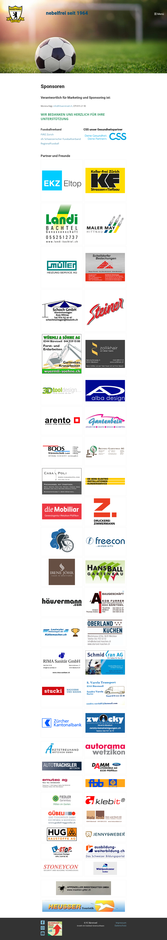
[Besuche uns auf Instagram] (43, 928)
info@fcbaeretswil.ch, (63, 106)
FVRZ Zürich (47, 134)
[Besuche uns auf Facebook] (43, 922)
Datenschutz (120, 925)
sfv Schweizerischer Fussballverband (61, 139)
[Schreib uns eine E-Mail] (43, 933)
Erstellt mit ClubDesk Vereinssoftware (90, 926)
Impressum (121, 922)
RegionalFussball (50, 143)
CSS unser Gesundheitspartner (103, 129)
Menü (160, 14)
